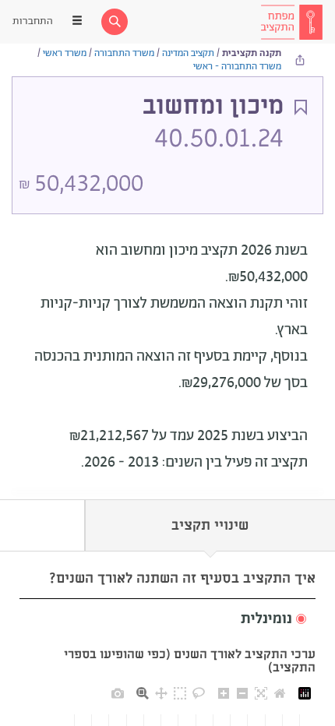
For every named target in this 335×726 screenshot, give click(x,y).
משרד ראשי (64, 53)
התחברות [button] (32, 21)
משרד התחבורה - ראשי (237, 66)
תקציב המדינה (188, 53)
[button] (167, 619)
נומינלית (266, 619)
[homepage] (291, 22)
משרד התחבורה (124, 53)
